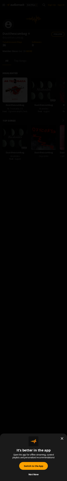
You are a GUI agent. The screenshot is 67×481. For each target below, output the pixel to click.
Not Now (33, 474)
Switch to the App (33, 465)
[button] (33, 240)
